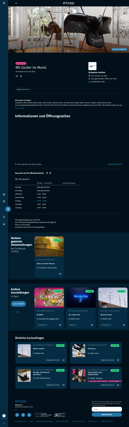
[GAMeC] (78, 375)
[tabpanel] (64, 29)
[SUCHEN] (4, 217)
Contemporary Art (42, 325)
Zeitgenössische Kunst (23, 89)
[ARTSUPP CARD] (4, 224)
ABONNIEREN (106, 415)
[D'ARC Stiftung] (24, 375)
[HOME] (4, 194)
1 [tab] (69, 51)
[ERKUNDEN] (4, 201)
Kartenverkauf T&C (62, 421)
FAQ (31, 421)
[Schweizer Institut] (105, 66)
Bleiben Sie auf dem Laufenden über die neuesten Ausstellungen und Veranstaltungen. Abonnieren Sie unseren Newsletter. (106, 403)
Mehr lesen (19, 108)
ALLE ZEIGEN (18, 304)
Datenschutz (92, 421)
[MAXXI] (24, 350)
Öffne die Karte (115, 164)
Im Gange (58, 240)
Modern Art (72, 325)
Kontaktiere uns (21, 421)
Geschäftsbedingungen (44, 421)
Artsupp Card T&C (78, 421)
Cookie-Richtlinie (107, 421)
